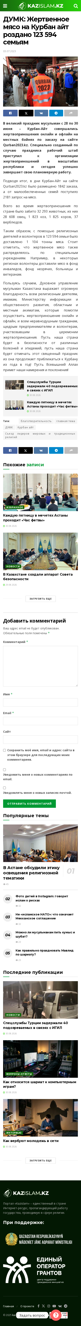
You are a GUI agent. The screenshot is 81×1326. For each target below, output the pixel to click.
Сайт (7, 732)
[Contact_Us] (55, 1315)
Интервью (14, 1132)
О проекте (27, 1306)
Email (8, 713)
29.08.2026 (11, 584)
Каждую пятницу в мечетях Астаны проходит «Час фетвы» (52, 404)
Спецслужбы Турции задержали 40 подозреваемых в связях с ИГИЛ (52, 386)
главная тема (65, 421)
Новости (13, 566)
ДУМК (9, 427)
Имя (8, 694)
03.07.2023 (9, 51)
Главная (8, 1306)
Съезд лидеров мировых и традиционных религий (40, 435)
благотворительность (36, 421)
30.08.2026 (35, 395)
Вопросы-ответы (19, 1073)
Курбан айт (26, 427)
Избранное (14, 507)
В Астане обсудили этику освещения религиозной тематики (31, 873)
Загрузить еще (40, 598)
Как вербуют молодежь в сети (30, 1141)
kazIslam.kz (19, 1315)
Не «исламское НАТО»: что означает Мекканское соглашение (45, 916)
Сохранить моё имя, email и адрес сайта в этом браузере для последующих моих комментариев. (41, 754)
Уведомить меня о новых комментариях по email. (37, 777)
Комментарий (15, 642)
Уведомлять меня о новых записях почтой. (37, 793)
